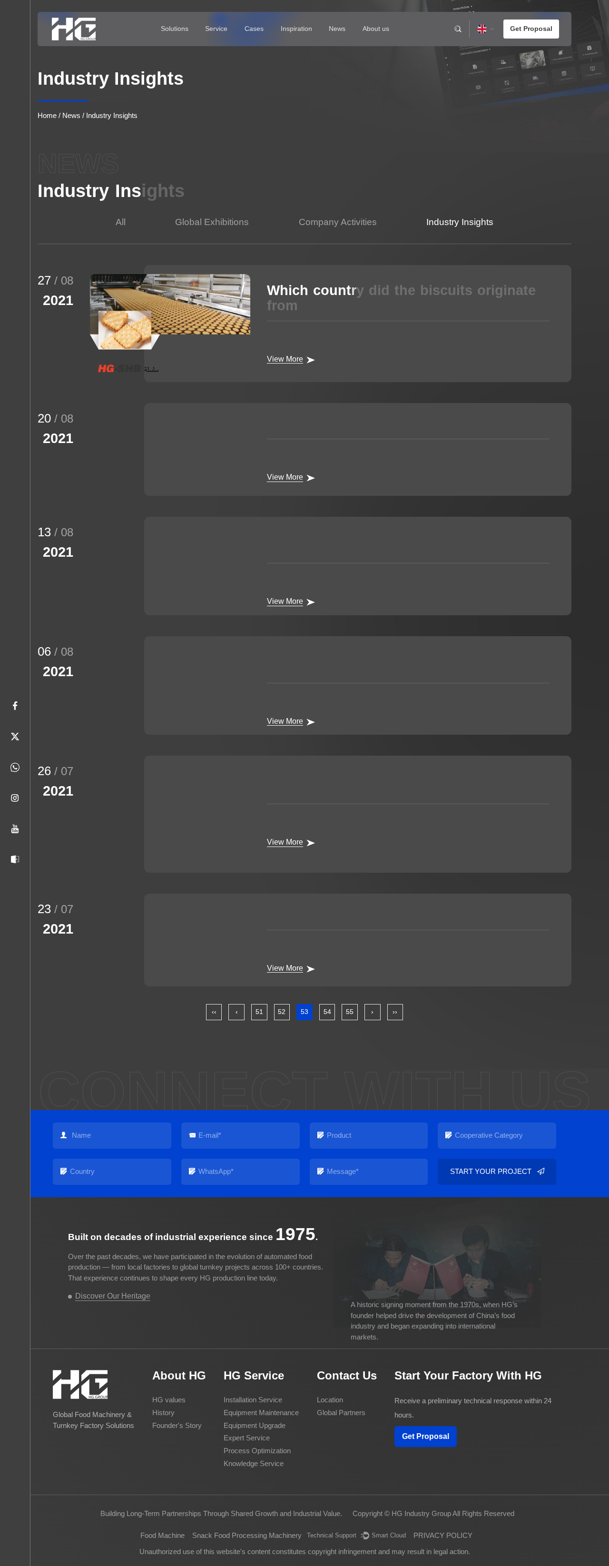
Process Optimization (257, 1451)
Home (47, 115)
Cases (254, 28)
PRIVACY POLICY (442, 1535)
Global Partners (341, 1412)
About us (376, 28)
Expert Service (247, 1438)
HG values (169, 1400)
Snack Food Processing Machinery (247, 1535)
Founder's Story (177, 1425)
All (121, 222)
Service (216, 28)
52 (281, 1011)
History (163, 1412)
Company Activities (338, 222)
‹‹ (214, 1011)
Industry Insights (459, 222)
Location (330, 1400)
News (337, 28)
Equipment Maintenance (261, 1412)
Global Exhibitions (212, 222)
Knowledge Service (254, 1463)
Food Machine (162, 1535)
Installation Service (253, 1400)
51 (259, 1011)
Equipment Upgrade (254, 1425)
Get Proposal (425, 1436)
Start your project (490, 1171)
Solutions (174, 28)
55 (350, 1011)
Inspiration (296, 28)
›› (395, 1011)
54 (327, 1011)
